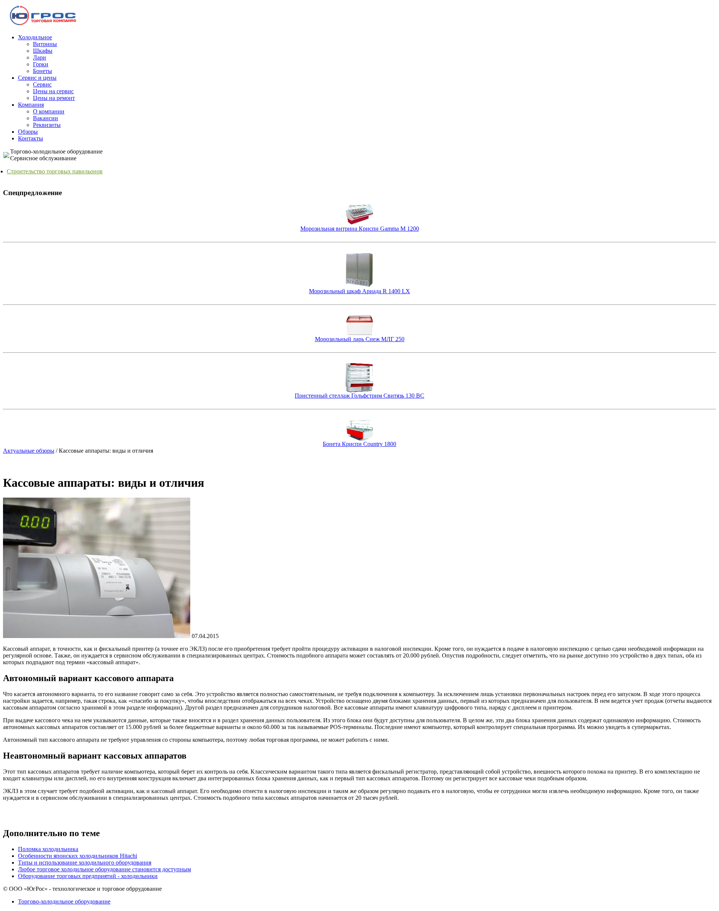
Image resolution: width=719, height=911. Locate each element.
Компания (31, 104)
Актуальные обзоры (28, 450)
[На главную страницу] (43, 25)
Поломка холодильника (48, 849)
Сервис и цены (37, 78)
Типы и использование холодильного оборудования (84, 862)
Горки (40, 64)
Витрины (45, 44)
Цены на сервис (53, 91)
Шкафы (42, 51)
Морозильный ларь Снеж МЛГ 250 (359, 339)
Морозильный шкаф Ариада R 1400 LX (359, 291)
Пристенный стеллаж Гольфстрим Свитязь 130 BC (359, 395)
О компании (48, 111)
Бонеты (42, 71)
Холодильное (35, 37)
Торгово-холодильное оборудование (64, 901)
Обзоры (28, 131)
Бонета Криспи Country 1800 (359, 444)
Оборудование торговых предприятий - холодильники (88, 876)
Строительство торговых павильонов (55, 171)
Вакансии (45, 118)
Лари (39, 57)
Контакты (30, 138)
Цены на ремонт (54, 98)
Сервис (42, 84)
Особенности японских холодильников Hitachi (77, 856)
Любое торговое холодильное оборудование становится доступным (104, 869)
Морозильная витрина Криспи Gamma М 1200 (359, 228)
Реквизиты (47, 125)
